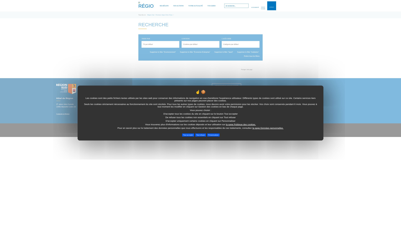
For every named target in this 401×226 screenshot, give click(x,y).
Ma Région (164, 6)
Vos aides (211, 6)
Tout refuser (200, 135)
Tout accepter (188, 135)
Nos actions (178, 6)
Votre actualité (195, 6)
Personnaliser (213, 135)
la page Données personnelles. (268, 128)
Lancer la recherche (247, 6)
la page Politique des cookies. (241, 124)
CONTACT (271, 7)
